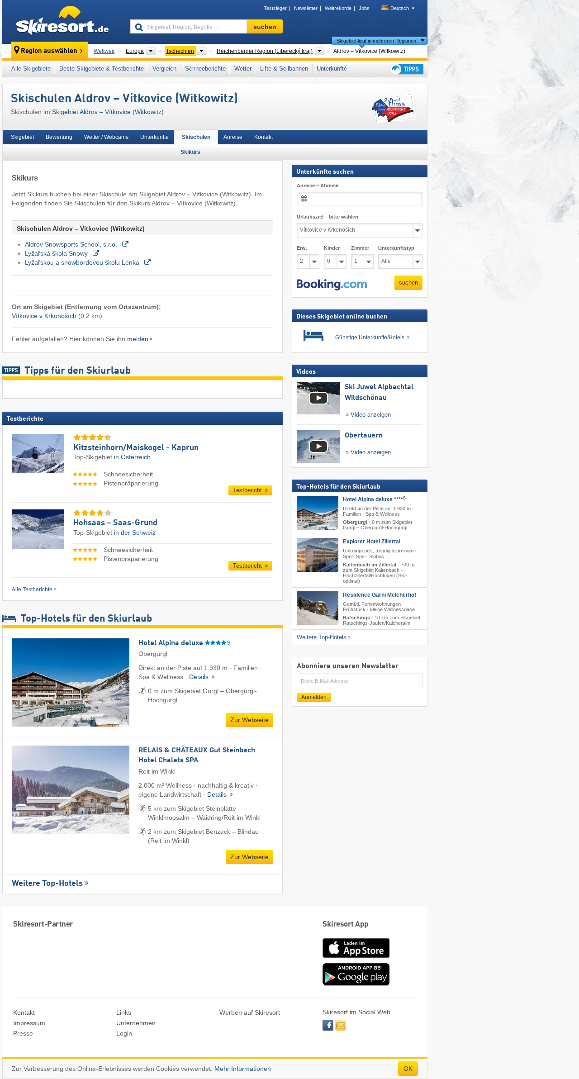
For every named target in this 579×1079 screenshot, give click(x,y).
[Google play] (356, 983)
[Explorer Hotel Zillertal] (317, 555)
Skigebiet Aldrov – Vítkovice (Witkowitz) (108, 111)
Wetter (243, 68)
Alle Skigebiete (31, 68)
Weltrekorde (338, 8)
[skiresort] (62, 21)
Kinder (332, 248)
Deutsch (399, 8)
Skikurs (190, 152)
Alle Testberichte (32, 589)
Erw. (302, 248)
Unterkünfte (332, 68)
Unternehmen (136, 1023)
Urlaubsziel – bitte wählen (327, 216)
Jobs (364, 8)
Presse (23, 1033)
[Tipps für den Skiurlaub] (406, 69)
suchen (408, 282)
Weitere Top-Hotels (47, 883)
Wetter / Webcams (106, 137)
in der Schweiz (135, 532)
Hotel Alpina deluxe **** (374, 499)
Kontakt (263, 137)
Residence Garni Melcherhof (379, 595)
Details (199, 676)
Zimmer (360, 248)
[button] (332, 285)
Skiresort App (346, 924)
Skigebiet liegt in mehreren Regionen (376, 40)
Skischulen (196, 137)
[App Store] (356, 958)
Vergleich (164, 68)
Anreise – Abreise (317, 185)
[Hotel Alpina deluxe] (317, 513)
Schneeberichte (205, 68)
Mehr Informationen (242, 1068)
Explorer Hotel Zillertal (371, 541)
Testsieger (275, 8)
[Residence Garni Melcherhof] (317, 608)
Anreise (232, 137)
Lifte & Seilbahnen (284, 68)
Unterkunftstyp (396, 248)
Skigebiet (22, 137)
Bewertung (59, 137)
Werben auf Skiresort (249, 1012)
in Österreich (132, 457)
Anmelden (314, 697)
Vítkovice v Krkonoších (44, 315)
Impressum (29, 1023)
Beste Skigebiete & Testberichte (101, 68)
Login (124, 1033)
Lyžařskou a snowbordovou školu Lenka (83, 262)
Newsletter (306, 8)
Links (123, 1012)
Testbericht (248, 490)
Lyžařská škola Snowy (57, 253)
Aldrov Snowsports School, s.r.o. (72, 244)
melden (137, 338)
